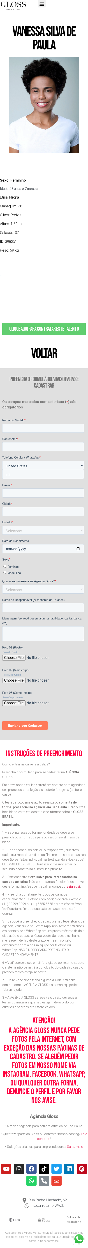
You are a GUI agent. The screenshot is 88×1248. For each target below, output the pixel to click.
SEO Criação (63, 1236)
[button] (42, 3)
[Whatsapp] (31, 1181)
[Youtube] (6, 1169)
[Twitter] (56, 1169)
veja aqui (73, 886)
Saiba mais (75, 1146)
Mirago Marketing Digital (38, 1232)
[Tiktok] (44, 1169)
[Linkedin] (69, 1169)
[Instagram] (19, 1169)
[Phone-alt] (44, 1181)
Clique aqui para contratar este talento (44, 329)
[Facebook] (31, 1169)
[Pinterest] (82, 1169)
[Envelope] (56, 1181)
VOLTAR (44, 353)
